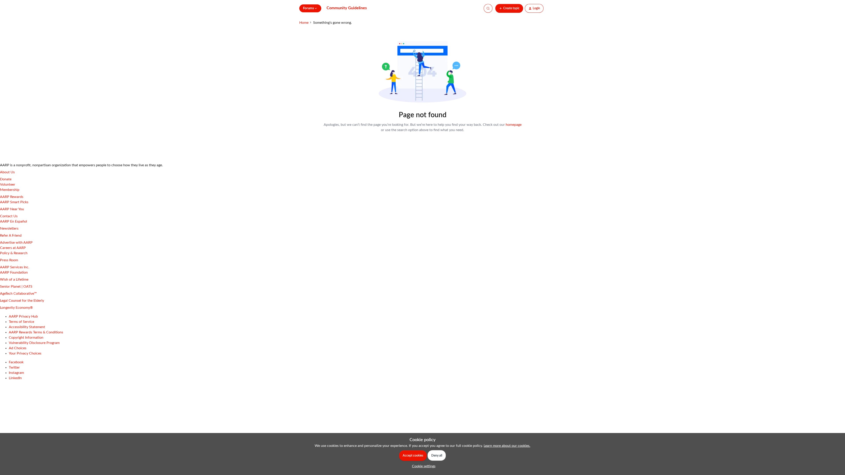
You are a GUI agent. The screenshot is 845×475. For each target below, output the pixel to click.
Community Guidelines (347, 8)
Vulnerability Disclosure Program (34, 343)
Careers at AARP (13, 248)
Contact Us (9, 216)
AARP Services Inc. (14, 267)
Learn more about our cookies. (507, 446)
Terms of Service (21, 321)
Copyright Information (26, 337)
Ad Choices (17, 348)
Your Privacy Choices (25, 353)
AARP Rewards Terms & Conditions (36, 332)
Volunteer (7, 184)
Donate (5, 179)
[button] (509, 8)
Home (304, 22)
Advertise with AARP (16, 242)
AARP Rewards (11, 197)
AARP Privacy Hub (23, 316)
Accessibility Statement (27, 327)
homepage (514, 124)
